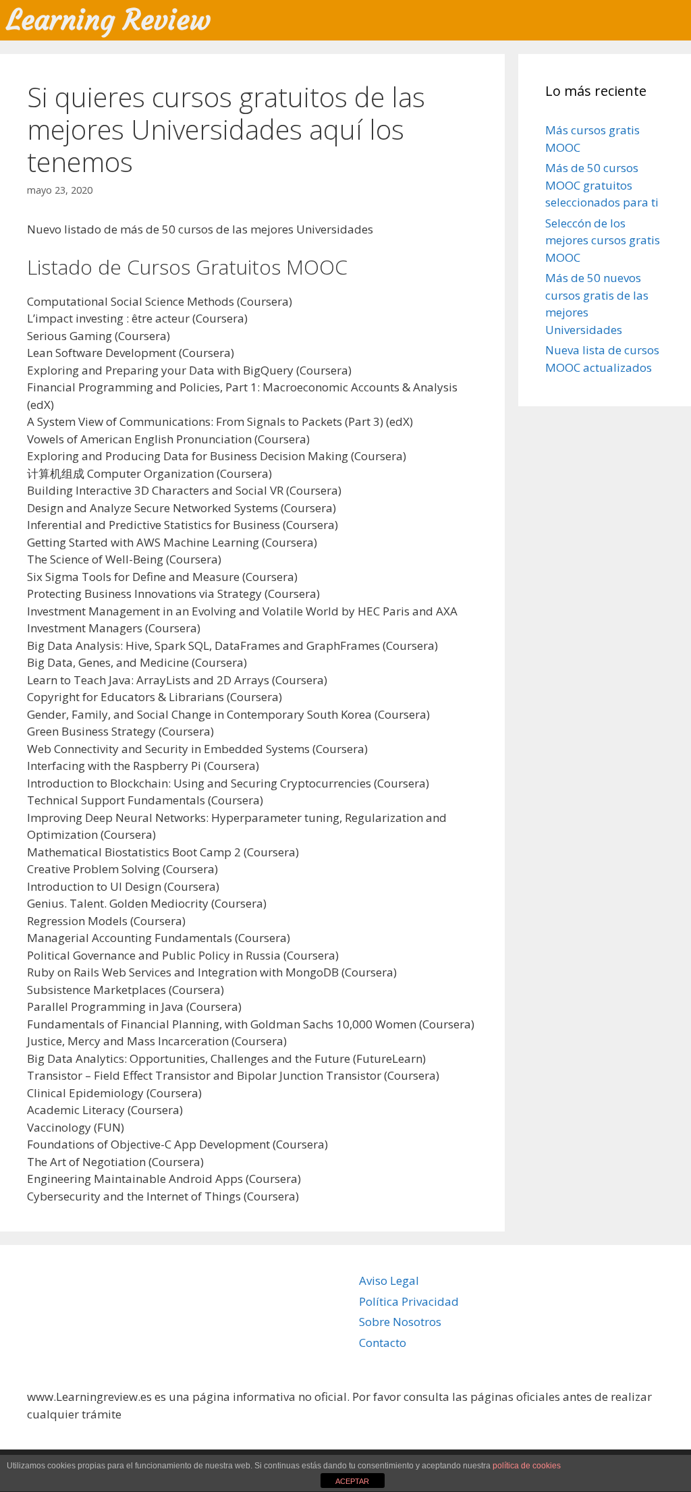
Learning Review (109, 20)
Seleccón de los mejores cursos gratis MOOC (602, 240)
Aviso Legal (389, 1280)
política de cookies (527, 1465)
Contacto (382, 1342)
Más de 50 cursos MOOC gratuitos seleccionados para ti (602, 185)
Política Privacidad (409, 1301)
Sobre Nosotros (400, 1321)
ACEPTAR (352, 1481)
